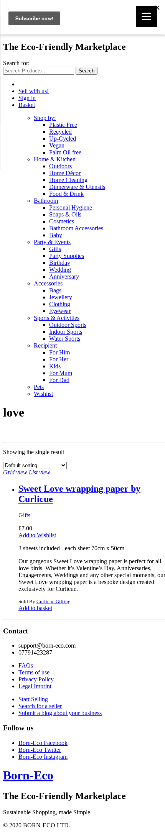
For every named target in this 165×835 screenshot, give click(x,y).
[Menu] (146, 16)
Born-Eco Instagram (43, 756)
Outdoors (60, 166)
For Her (58, 359)
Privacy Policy (36, 679)
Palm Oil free (65, 152)
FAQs (25, 665)
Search (86, 71)
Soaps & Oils (65, 214)
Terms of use (34, 672)
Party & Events (52, 242)
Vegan (56, 145)
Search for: (16, 63)
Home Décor (65, 173)
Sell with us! (33, 91)
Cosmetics (61, 221)
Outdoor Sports (67, 325)
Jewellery (60, 297)
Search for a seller (40, 706)
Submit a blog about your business (60, 713)
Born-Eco (28, 775)
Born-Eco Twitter (39, 749)
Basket (26, 105)
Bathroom (46, 200)
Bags (55, 290)
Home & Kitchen (55, 159)
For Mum (60, 373)
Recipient (45, 345)
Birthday (59, 262)
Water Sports (64, 338)
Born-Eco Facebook (43, 743)
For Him (59, 352)
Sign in (27, 98)
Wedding (60, 269)
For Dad (59, 380)
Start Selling (33, 699)
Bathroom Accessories (76, 228)
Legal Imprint (34, 686)
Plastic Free (63, 124)
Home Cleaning (68, 180)
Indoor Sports (65, 331)
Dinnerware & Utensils (77, 187)
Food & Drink (66, 193)
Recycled (60, 131)
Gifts (55, 249)
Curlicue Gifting (53, 601)
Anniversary (64, 276)
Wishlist (43, 393)
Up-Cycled (62, 138)
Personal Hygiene (70, 207)
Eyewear (60, 311)
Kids (55, 366)
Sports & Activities (56, 318)
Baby (55, 235)
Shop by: (45, 118)
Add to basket (35, 608)
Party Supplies (66, 256)
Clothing (59, 304)
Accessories (48, 283)
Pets (39, 387)
